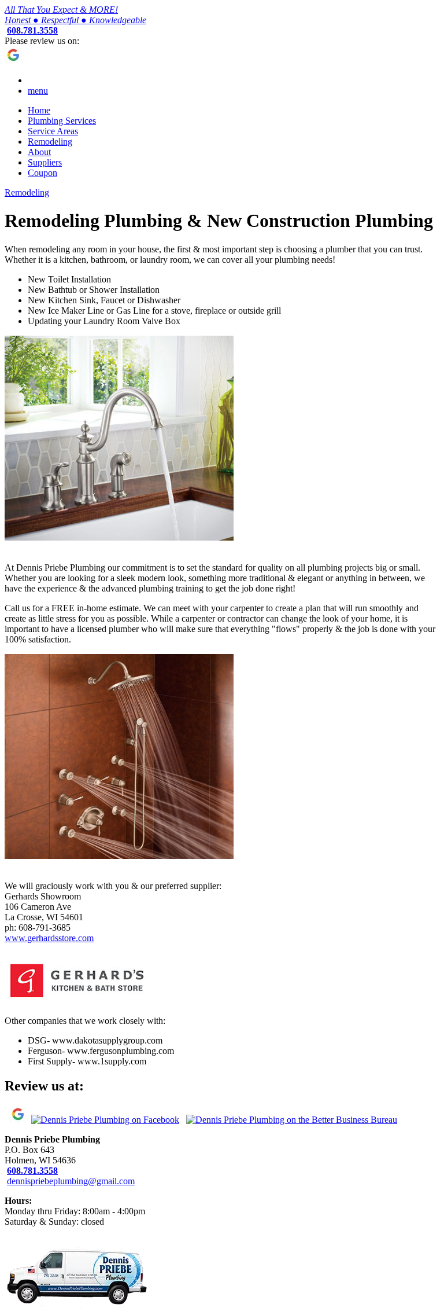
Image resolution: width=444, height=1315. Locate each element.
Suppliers (45, 162)
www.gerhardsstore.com (49, 938)
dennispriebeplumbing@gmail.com (71, 1181)
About (39, 152)
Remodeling (50, 141)
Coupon (42, 173)
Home (39, 110)
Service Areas (53, 131)
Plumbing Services (62, 121)
